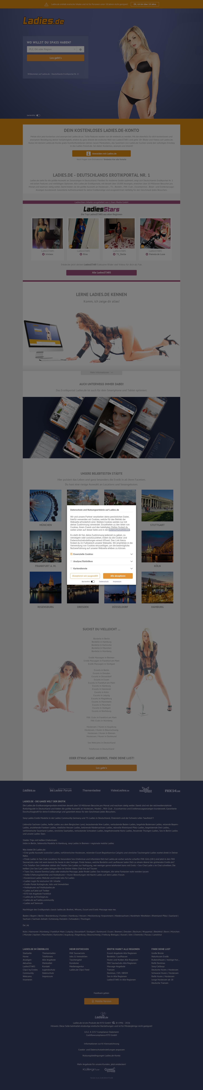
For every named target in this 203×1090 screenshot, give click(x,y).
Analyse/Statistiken (83, 561)
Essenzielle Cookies (83, 554)
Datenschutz (104, 582)
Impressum (117, 582)
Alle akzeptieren (117, 576)
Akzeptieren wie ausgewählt (85, 576)
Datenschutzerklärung (119, 530)
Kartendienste (80, 568)
